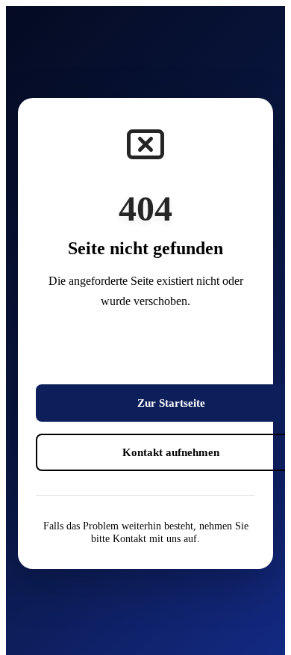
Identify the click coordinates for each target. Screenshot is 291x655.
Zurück (171, 353)
